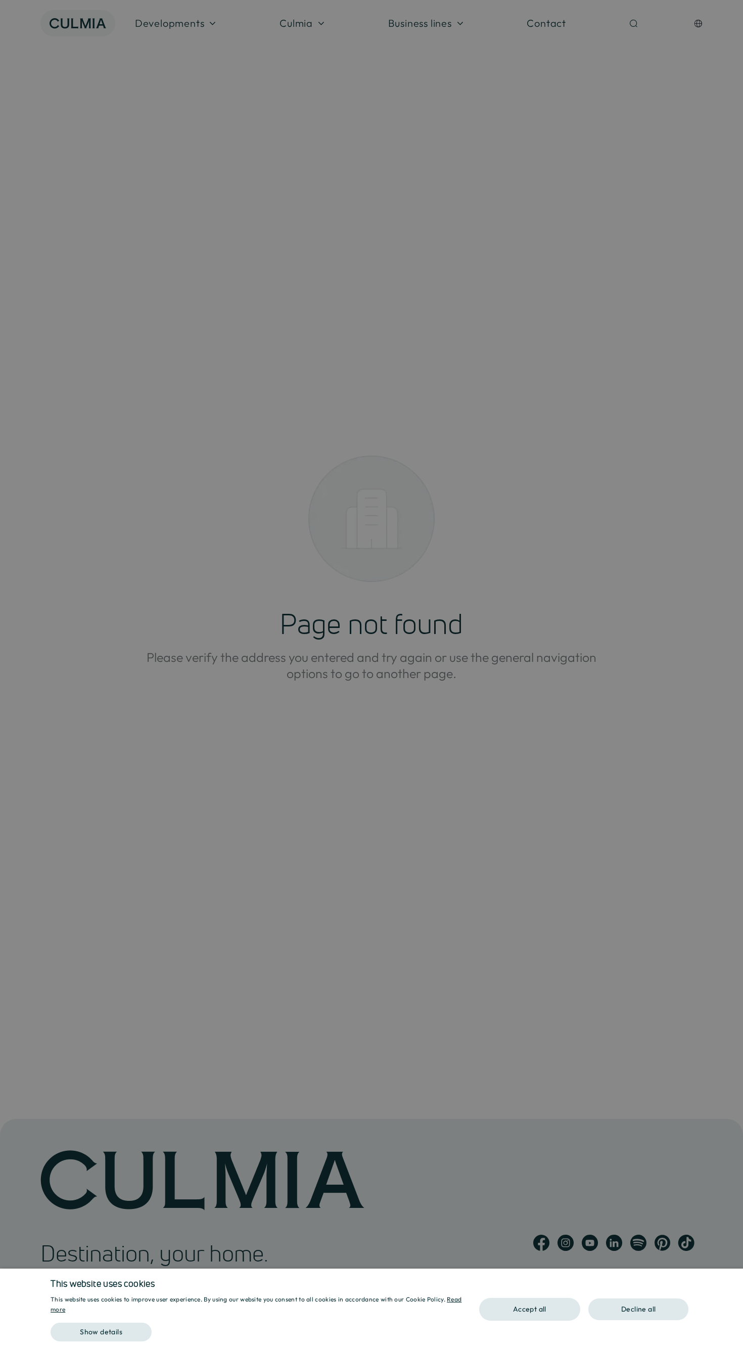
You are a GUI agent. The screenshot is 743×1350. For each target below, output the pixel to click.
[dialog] (371, 1309)
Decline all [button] (638, 1309)
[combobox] (730, 1281)
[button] (258, 1328)
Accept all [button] (529, 1309)
